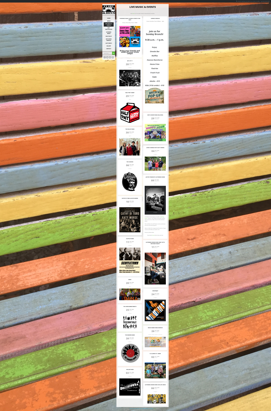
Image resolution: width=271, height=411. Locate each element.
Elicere (154, 408)
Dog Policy (109, 36)
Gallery (108, 46)
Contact (108, 48)
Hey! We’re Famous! (109, 39)
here (134, 13)
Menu (108, 21)
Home (108, 18)
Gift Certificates (108, 28)
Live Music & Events (108, 24)
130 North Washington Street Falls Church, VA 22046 (248, 1)
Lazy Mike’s (109, 43)
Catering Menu (108, 32)
